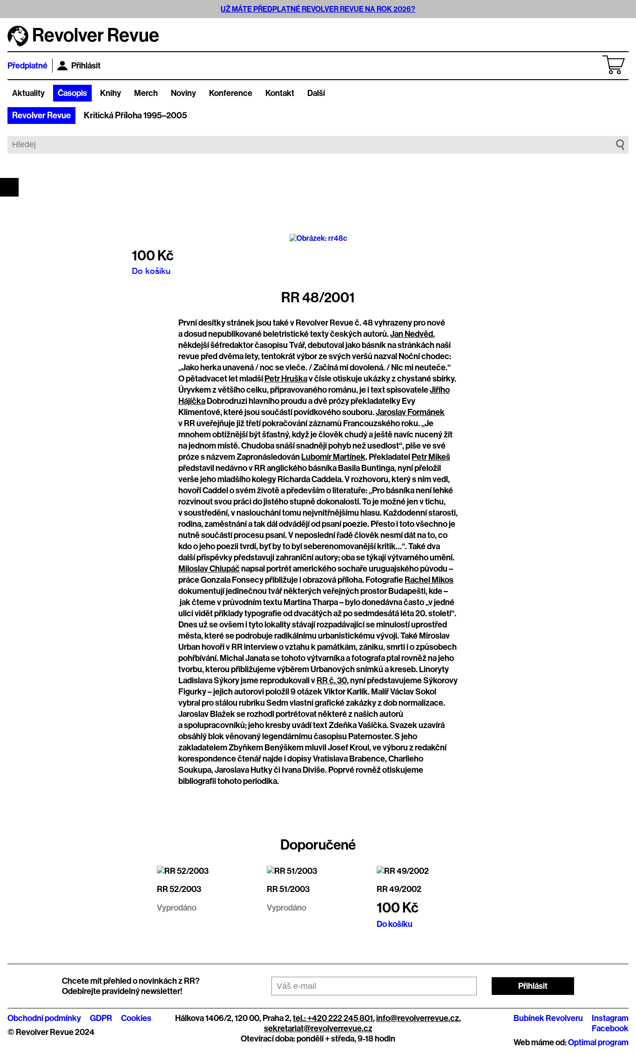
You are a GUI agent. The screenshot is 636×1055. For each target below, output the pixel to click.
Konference (230, 93)
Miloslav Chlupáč (209, 569)
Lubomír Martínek (333, 457)
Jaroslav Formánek (410, 412)
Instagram (610, 1018)
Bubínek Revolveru (548, 1018)
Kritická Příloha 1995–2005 (135, 115)
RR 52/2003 (179, 889)
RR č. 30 (332, 680)
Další (316, 93)
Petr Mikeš (431, 457)
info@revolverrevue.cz (417, 1018)
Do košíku (151, 270)
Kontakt (279, 93)
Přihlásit (86, 66)
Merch (146, 93)
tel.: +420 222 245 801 (333, 1018)
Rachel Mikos (429, 580)
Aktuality (28, 93)
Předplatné (27, 66)
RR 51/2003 (288, 889)
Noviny (183, 93)
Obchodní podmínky (44, 1018)
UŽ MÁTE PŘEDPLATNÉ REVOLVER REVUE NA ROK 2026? (318, 9)
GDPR (101, 1018)
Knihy (110, 93)
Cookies (136, 1018)
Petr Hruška (285, 379)
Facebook (610, 1028)
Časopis (72, 93)
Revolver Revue (41, 115)
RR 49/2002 (399, 889)
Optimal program (598, 1042)
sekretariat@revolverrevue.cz (318, 1028)
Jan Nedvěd (411, 334)
